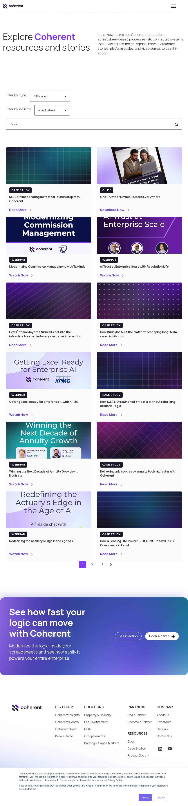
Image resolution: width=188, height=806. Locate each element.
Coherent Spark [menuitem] (66, 729)
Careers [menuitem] (162, 729)
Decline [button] (161, 797)
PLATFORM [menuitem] (64, 707)
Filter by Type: (16, 95)
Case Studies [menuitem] (137, 748)
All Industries (46, 110)
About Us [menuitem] (163, 715)
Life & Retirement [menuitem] (96, 722)
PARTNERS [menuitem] (136, 707)
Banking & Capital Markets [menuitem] (101, 743)
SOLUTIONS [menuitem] (94, 707)
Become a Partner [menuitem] (140, 722)
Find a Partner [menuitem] (137, 715)
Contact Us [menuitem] (164, 736)
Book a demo (159, 636)
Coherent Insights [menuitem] (67, 715)
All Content (41, 96)
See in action (128, 636)
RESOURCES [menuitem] (138, 733)
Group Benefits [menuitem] (94, 736)
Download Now (112, 209)
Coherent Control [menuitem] (67, 722)
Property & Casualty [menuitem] (97, 715)
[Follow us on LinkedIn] (160, 748)
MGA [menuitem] (87, 729)
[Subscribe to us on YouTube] (169, 748)
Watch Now (19, 275)
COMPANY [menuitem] (165, 707)
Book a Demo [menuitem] (64, 736)
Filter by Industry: (19, 109)
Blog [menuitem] (131, 741)
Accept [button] (145, 797)
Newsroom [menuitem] (164, 722)
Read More (18, 209)
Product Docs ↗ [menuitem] (138, 755)
